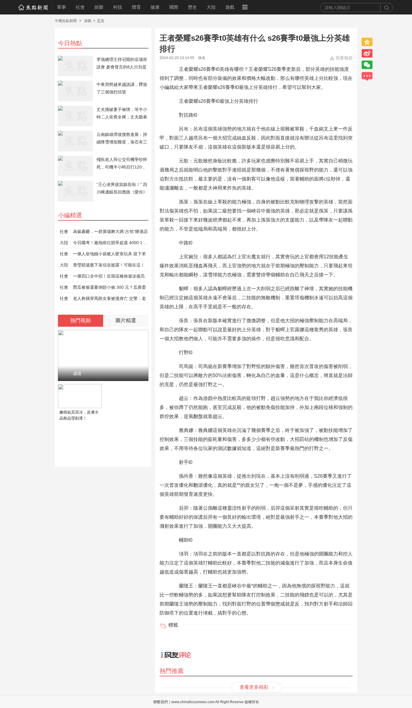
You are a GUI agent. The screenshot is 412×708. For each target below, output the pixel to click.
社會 (80, 7)
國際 (173, 7)
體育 (136, 7)
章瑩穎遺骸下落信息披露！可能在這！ (109, 265)
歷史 (192, 7)
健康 (155, 7)
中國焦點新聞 (66, 21)
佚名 (201, 58)
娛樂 (98, 7)
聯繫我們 (160, 702)
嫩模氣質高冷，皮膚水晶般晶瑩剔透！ (79, 415)
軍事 (61, 7)
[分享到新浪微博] (367, 53)
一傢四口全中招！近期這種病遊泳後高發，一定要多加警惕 (109, 278)
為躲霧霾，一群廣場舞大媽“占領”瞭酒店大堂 (110, 233)
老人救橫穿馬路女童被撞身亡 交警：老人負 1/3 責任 (109, 300)
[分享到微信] (367, 65)
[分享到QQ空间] (367, 42)
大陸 (211, 7)
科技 (117, 7)
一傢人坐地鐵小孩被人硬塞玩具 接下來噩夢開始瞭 (109, 255)
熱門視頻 (80, 320)
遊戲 (229, 7)
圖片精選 (126, 320)
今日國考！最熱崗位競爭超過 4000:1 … (110, 242)
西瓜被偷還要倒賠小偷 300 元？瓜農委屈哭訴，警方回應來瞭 (109, 289)
